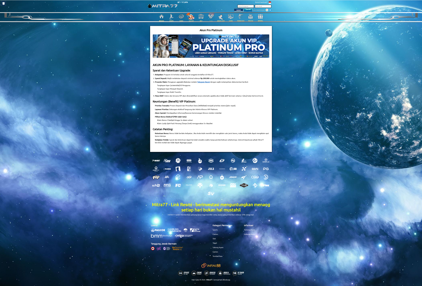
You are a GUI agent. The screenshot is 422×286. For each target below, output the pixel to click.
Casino (215, 234)
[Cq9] (255, 177)
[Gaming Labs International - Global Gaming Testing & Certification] (196, 231)
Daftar (248, 9)
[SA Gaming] (222, 169)
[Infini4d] (255, 185)
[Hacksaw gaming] (222, 185)
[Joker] (233, 177)
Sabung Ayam (218, 247)
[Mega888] (233, 185)
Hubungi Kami (249, 234)
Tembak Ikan (217, 256)
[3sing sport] (189, 160)
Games (215, 252)
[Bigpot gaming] (200, 169)
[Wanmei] (233, 160)
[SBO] (156, 160)
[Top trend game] (189, 169)
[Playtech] (222, 160)
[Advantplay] (200, 177)
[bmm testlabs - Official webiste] (162, 237)
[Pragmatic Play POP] (156, 177)
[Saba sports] (178, 160)
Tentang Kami (249, 230)
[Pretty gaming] (156, 169)
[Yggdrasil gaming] (200, 185)
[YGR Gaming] (244, 185)
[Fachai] (178, 185)
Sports (215, 230)
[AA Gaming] (167, 177)
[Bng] (266, 177)
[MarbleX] (244, 169)
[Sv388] (211, 193)
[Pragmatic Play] (200, 160)
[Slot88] (156, 185)
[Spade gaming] (211, 177)
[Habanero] (222, 177)
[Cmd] (167, 160)
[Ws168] (266, 185)
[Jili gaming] (211, 169)
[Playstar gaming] (244, 177)
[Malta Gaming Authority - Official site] (185, 237)
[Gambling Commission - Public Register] (175, 231)
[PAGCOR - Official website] (159, 231)
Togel (215, 243)
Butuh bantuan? (261, 2)
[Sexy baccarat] (244, 160)
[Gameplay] (266, 160)
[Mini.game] (167, 169)
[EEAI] (255, 169)
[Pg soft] (266, 169)
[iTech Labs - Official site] (187, 231)
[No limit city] (189, 185)
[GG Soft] (211, 160)
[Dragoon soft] (211, 185)
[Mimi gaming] (167, 185)
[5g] (189, 177)
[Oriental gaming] (233, 169)
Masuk (238, 10)
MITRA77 (171, 215)
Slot (214, 238)
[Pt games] (178, 177)
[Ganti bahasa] (269, 2)
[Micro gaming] (255, 160)
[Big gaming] (178, 169)
